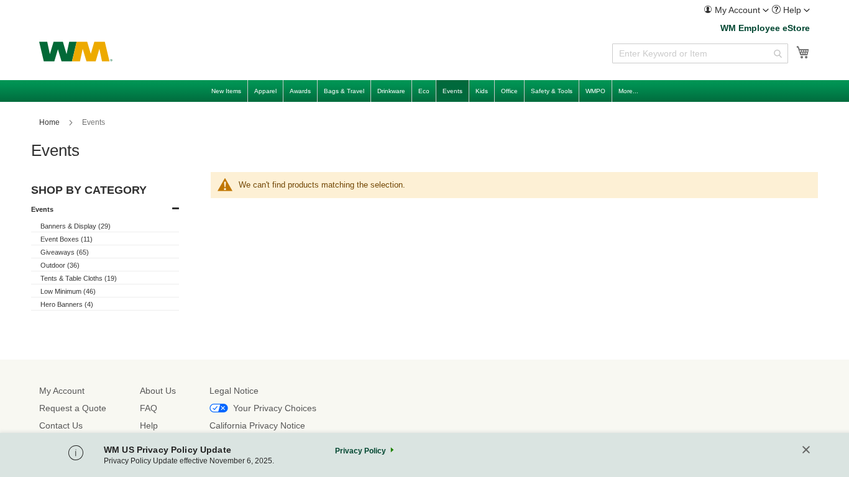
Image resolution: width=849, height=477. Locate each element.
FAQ (148, 408)
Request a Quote (72, 408)
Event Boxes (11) (66, 239)
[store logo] (75, 52)
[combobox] (700, 53)
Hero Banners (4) (66, 304)
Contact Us (61, 425)
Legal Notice (234, 391)
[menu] (424, 91)
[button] (736, 10)
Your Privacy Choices (274, 408)
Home (50, 122)
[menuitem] (736, 10)
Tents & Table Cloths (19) (78, 278)
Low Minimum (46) (68, 291)
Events (42, 209)
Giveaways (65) (64, 252)
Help (149, 425)
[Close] (806, 450)
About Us (158, 391)
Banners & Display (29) (75, 226)
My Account (62, 391)
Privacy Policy (360, 451)
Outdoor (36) (60, 265)
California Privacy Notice (257, 425)
